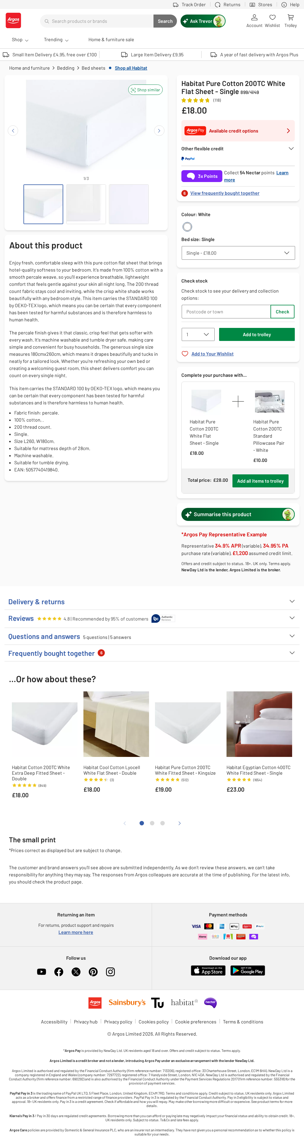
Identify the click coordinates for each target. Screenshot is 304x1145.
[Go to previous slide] (13, 130)
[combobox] (96, 21)
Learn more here (75, 932)
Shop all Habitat (131, 68)
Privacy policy (118, 1021)
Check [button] (282, 311)
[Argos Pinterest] (93, 972)
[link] (238, 191)
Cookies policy (154, 1021)
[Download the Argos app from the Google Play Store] (247, 974)
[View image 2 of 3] (86, 204)
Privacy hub (86, 1021)
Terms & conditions (243, 1021)
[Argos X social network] (76, 972)
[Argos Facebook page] (59, 972)
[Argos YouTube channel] (41, 972)
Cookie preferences (195, 1021)
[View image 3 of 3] (128, 204)
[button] (145, 89)
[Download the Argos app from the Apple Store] (208, 974)
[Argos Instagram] (110, 972)
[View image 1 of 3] (43, 204)
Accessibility (54, 1021)
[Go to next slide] (159, 130)
